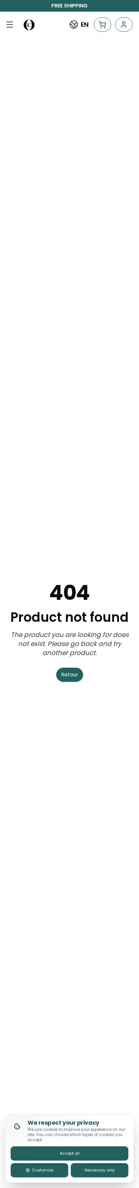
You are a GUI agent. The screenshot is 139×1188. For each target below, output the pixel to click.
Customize (42, 1170)
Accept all (70, 1153)
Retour (69, 674)
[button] (10, 24)
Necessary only (100, 1170)
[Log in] (124, 24)
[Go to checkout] (102, 24)
